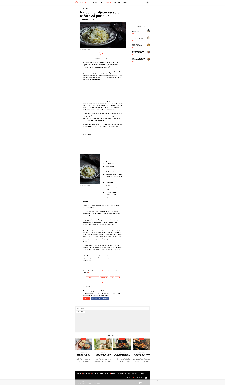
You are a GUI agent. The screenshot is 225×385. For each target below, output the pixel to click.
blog (112, 277)
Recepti (133, 33)
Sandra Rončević (86, 19)
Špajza (133, 61)
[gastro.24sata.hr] (81, 2)
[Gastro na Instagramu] (135, 377)
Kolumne (85, 8)
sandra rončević (104, 277)
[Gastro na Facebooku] (131, 377)
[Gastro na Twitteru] (133, 377)
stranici (89, 272)
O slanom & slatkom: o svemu (109, 270)
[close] (157, 380)
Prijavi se (86, 298)
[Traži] (143, 2)
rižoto (117, 277)
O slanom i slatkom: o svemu (92, 277)
